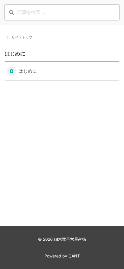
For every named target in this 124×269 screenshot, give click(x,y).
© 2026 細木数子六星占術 (62, 239)
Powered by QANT (62, 255)
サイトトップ (22, 37)
